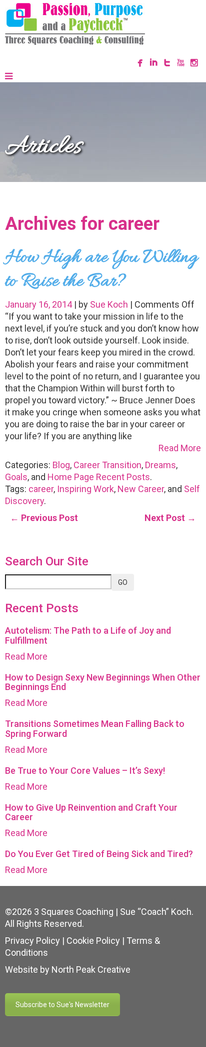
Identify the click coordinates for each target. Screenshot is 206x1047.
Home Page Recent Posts (99, 477)
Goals (16, 477)
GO (123, 582)
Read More (179, 448)
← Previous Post (44, 518)
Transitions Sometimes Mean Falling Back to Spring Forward (94, 728)
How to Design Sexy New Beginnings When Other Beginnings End (102, 682)
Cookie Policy (93, 940)
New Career (141, 489)
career (41, 489)
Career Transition (108, 465)
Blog (61, 465)
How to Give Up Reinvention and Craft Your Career (91, 812)
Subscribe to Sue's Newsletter (63, 1005)
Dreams (160, 465)
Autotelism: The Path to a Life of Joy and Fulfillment (88, 635)
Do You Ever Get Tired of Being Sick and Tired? (99, 854)
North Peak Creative (91, 969)
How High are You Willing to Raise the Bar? (101, 269)
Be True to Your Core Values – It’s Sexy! (85, 770)
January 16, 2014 (39, 304)
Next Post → (170, 518)
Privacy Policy (32, 940)
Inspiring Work (85, 489)
